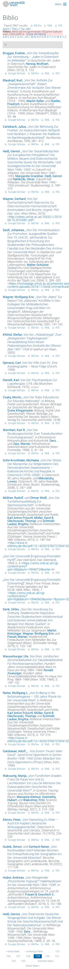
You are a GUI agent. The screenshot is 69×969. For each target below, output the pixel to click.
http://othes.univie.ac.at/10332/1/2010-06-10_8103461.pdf (34, 218)
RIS (60, 25)
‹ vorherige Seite (34, 951)
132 (13, 960)
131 (57, 956)
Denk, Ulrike (11, 609)
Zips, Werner (21, 444)
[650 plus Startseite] (34, 4)
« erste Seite (13, 951)
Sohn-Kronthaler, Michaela (21, 460)
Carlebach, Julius (14, 126)
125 (57, 951)
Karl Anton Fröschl (20, 518)
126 (8, 956)
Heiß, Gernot (11, 151)
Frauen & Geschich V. (39, 894)
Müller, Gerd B (44, 518)
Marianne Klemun (29, 797)
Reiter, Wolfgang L (15, 693)
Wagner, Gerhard (14, 199)
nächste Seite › (46, 960)
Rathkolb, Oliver (24, 179)
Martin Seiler (35, 101)
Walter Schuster (38, 265)
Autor (6, 28)
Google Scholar (16, 73)
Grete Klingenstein (20, 410)
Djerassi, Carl (12, 363)
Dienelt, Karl (11, 380)
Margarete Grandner (29, 176)
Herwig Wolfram (37, 64)
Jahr (28, 28)
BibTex (38, 25)
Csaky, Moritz (12, 397)
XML (49, 25)
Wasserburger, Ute (15, 656)
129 (38, 956)
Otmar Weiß (38, 498)
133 (23, 960)
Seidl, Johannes (13, 230)
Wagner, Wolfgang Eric (18, 297)
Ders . (53, 440)
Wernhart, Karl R (14, 430)
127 (18, 956)
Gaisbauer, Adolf (14, 751)
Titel (14, 28)
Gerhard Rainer (39, 846)
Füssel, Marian (17, 636)
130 (47, 956)
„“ (33, 56)
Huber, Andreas (13, 877)
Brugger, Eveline (14, 53)
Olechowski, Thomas (21, 521)
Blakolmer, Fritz (34, 800)
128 (28, 956)
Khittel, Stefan (12, 334)
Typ (22, 28)
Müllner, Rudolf (13, 498)
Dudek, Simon (12, 846)
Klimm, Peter (12, 819)
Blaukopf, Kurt (12, 80)
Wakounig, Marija (14, 776)
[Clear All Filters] (36, 34)
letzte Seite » (33, 965)
